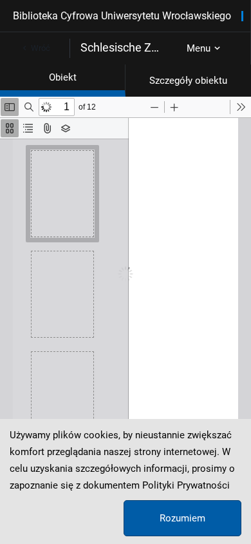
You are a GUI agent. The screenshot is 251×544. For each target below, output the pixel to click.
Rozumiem (182, 518)
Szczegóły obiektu (188, 80)
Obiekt (63, 77)
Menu (198, 48)
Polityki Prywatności (186, 485)
